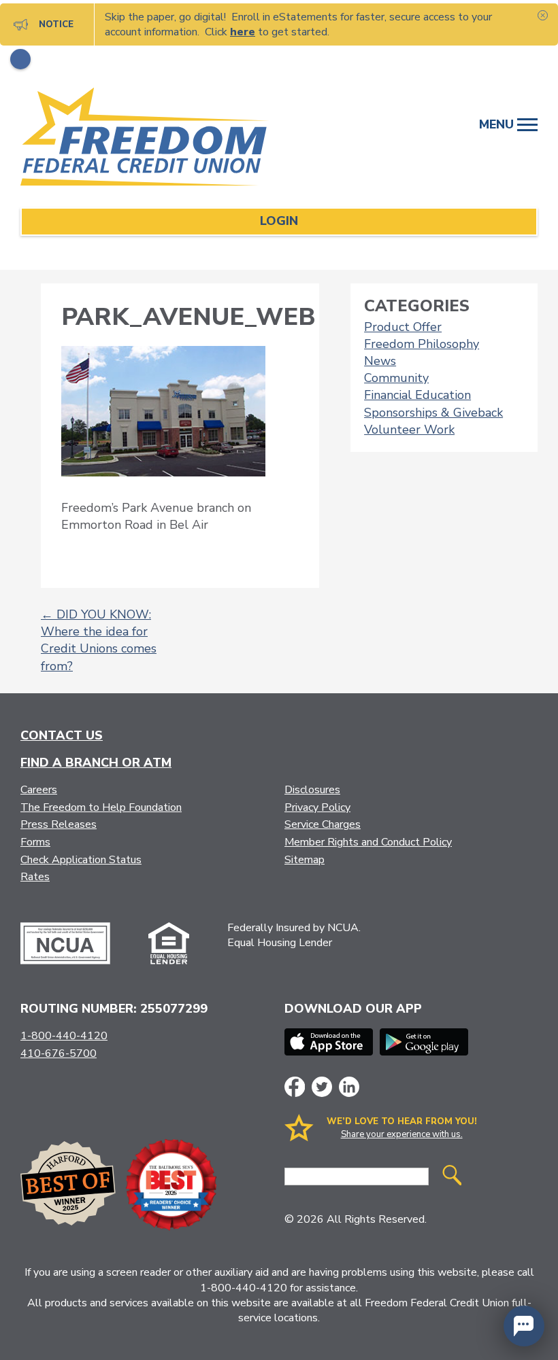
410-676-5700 (58, 1053)
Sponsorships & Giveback (433, 412)
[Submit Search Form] (452, 1177)
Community (396, 378)
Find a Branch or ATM (95, 762)
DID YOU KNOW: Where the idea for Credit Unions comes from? (99, 640)
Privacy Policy (317, 807)
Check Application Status (81, 859)
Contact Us (61, 735)
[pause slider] (20, 59)
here (242, 31)
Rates (35, 876)
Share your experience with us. (402, 1134)
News (380, 361)
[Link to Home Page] (159, 139)
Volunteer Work (409, 429)
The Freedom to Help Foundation (101, 807)
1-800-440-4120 (64, 1035)
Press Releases (58, 824)
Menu (498, 124)
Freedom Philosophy (421, 344)
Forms (35, 842)
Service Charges (322, 824)
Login (279, 221)
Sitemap (304, 859)
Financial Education (417, 395)
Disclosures (312, 789)
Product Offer (403, 327)
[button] (524, 1326)
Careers (38, 789)
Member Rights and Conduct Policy (368, 842)
